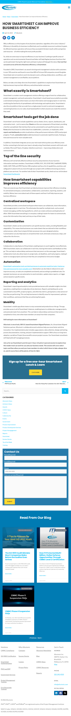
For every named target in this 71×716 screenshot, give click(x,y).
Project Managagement (10, 430)
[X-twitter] (65, 693)
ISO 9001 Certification (8, 656)
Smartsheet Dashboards (11, 174)
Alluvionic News (7, 401)
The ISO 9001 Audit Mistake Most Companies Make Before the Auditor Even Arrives (17, 556)
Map (55, 664)
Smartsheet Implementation (6, 662)
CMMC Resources (42, 667)
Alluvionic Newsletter (43, 650)
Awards (5, 407)
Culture (5, 413)
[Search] (65, 391)
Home (4, 16)
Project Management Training (8, 681)
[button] (4, 38)
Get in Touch (58, 647)
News (8, 16)
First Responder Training (6, 688)
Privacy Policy (23, 667)
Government (6, 421)
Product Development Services (12, 427)
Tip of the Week (7, 442)
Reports (5, 433)
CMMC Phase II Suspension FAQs (17, 612)
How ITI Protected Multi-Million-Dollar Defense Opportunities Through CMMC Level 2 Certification (51, 556)
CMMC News (7, 410)
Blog (37, 656)
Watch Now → (49, 2)
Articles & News (7, 404)
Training (5, 445)
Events (5, 418)
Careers (21, 662)
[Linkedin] (56, 693)
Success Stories (7, 439)
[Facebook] (60, 693)
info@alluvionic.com (61, 684)
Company (22, 650)
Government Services (8, 675)
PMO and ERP (5, 669)
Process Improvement (9, 424)
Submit (9, 501)
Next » (40, 638)
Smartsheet (14, 16)
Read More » (8, 573)
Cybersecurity (7, 416)
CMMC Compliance (7, 650)
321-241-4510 (59, 674)
